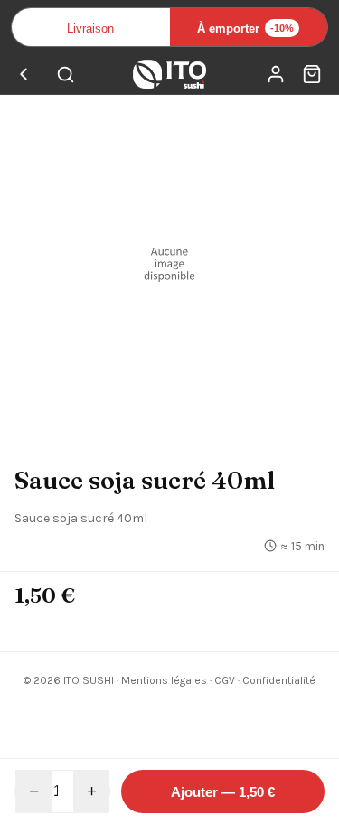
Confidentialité (278, 680)
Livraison (90, 28)
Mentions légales (164, 680)
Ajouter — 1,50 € (223, 792)
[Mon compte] (275, 74)
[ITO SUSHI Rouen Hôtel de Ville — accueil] (170, 74)
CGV (224, 680)
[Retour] (23, 74)
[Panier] (312, 74)
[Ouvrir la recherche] (65, 74)
